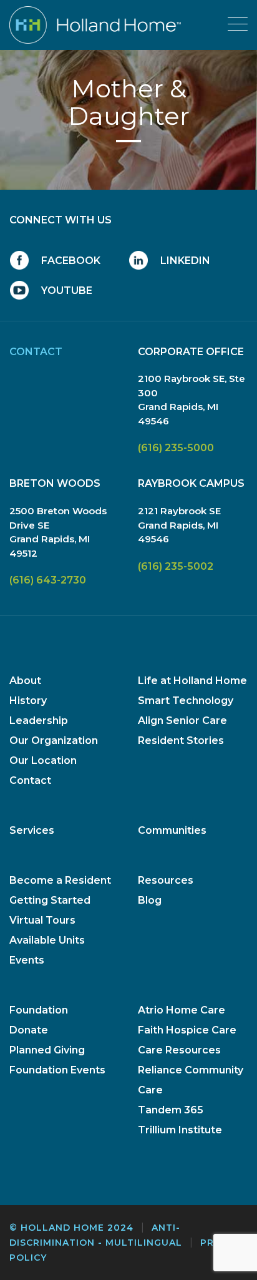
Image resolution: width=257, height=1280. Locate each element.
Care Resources (179, 1050)
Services (31, 830)
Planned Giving (47, 1050)
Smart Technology (185, 700)
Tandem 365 (170, 1110)
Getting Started (49, 900)
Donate (28, 1030)
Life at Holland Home (192, 680)
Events (26, 960)
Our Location (43, 760)
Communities (172, 830)
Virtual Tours (42, 920)
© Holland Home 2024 (71, 1227)
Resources (165, 880)
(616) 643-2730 (47, 580)
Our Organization (53, 740)
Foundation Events (57, 1070)
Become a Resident (60, 880)
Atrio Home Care (181, 1010)
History (28, 700)
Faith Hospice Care (187, 1030)
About (25, 680)
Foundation (38, 1010)
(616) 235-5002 (175, 566)
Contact (30, 780)
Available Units (47, 940)
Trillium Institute (180, 1130)
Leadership (38, 720)
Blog (150, 900)
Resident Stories (181, 740)
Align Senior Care (182, 720)
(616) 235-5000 (176, 448)
